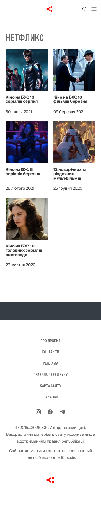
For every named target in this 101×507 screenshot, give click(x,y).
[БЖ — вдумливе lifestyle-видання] (50, 9)
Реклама (50, 363)
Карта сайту (50, 385)
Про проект (50, 340)
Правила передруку (50, 374)
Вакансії (50, 397)
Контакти (50, 352)
